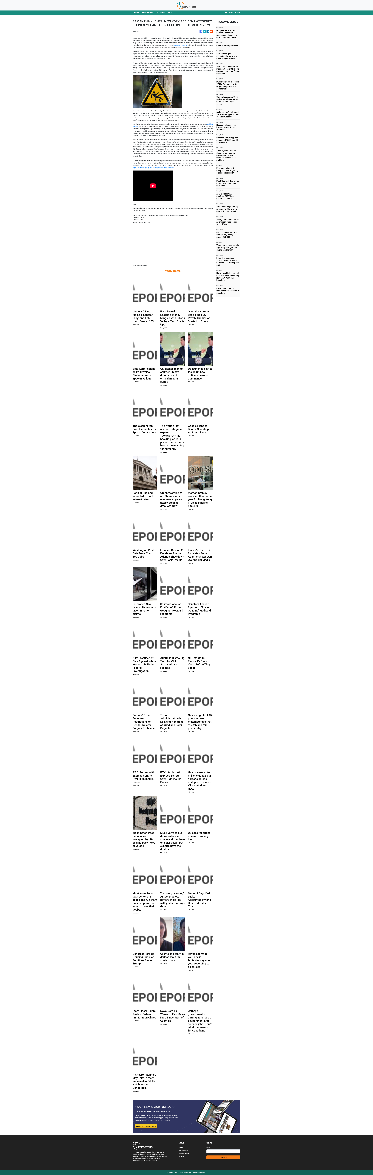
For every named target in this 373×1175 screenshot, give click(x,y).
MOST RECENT (147, 13)
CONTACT (172, 13)
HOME (136, 13)
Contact (181, 1157)
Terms (181, 1147)
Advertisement (184, 1154)
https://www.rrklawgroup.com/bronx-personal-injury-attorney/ (153, 168)
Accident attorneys (180, 45)
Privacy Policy (183, 1150)
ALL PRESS (161, 13)
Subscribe (223, 1157)
